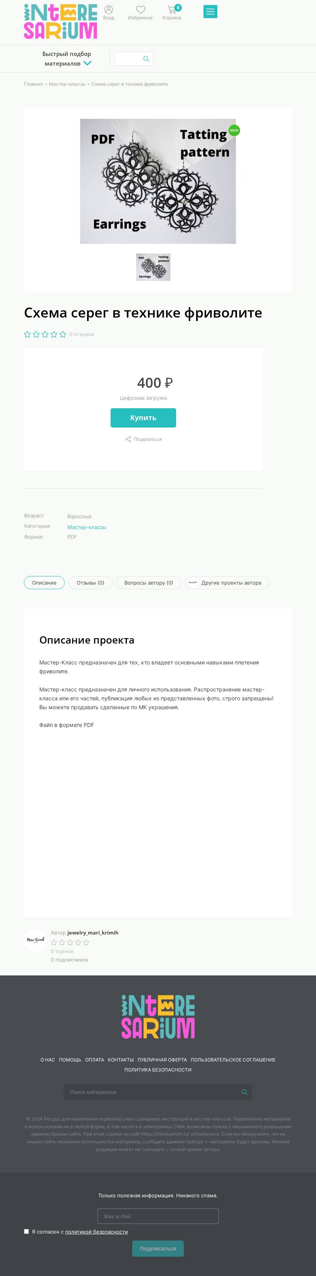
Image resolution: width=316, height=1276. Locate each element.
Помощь (70, 1060)
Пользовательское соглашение (233, 1060)
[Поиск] (244, 1092)
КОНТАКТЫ (121, 1060)
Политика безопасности (158, 1070)
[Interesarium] (158, 1016)
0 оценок (62, 951)
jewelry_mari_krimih (93, 932)
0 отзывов (81, 334)
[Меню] (210, 12)
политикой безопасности (96, 1232)
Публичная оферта (162, 1060)
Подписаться (158, 1248)
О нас (47, 1060)
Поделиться (148, 439)
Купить (143, 417)
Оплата (94, 1060)
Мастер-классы (86, 527)
